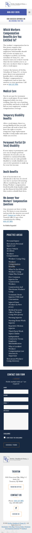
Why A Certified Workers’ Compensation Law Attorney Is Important (16, 351)
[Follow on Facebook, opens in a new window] (16, 508)
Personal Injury (13, 241)
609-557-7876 (13, 12)
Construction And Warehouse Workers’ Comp (17, 289)
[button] (29, 12)
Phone (6, 395)
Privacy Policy (20, 527)
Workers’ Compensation (12, 255)
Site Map (12, 527)
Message (6, 411)
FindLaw (24, 528)
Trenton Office (16, 487)
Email (6, 403)
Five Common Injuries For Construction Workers (14, 280)
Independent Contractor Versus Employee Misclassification (16, 340)
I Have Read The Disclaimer (14, 438)
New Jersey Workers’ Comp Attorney (15, 360)
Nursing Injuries (15, 318)
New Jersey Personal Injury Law (15, 245)
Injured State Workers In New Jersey (15, 304)
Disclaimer (7, 433)
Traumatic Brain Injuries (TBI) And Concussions (16, 297)
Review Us (16, 514)
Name (5, 387)
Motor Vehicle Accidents (12, 250)
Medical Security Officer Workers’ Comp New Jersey (16, 312)
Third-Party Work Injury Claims (16, 332)
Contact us (12, 215)
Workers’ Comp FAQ (17, 259)
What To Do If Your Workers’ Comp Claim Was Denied (16, 272)
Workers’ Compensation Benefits (14, 264)
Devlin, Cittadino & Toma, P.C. (17, 523)
